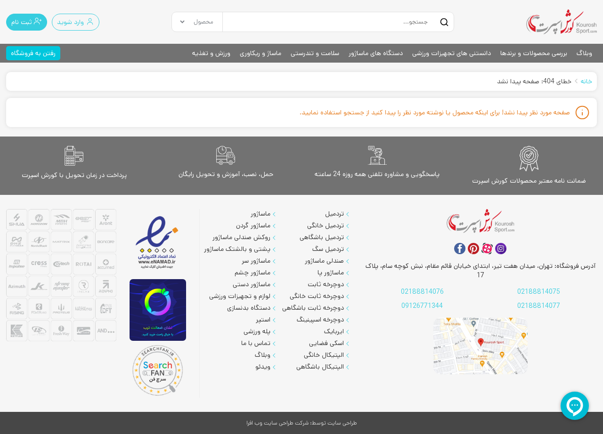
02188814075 (538, 292)
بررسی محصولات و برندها (533, 53)
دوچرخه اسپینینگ (320, 319)
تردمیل (334, 213)
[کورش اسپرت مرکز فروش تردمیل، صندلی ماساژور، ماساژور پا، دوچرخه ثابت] (561, 21)
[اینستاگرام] (500, 248)
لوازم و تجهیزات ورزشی (239, 296)
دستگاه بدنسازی (248, 308)
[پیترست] (473, 248)
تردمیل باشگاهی (322, 237)
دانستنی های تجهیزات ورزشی (451, 53)
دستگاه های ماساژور (376, 53)
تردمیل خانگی (325, 225)
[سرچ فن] (158, 370)
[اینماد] (158, 243)
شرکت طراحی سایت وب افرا (277, 423)
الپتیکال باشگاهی (320, 366)
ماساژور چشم (252, 272)
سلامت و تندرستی (315, 53)
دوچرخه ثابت (326, 284)
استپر (263, 319)
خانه (586, 81)
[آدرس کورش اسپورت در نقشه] (480, 346)
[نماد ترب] (158, 310)
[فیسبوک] (459, 248)
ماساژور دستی (251, 284)
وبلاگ (584, 53)
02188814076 (422, 292)
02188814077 (538, 306)
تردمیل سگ (328, 249)
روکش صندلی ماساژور (241, 237)
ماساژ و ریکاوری (260, 53)
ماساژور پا (331, 272)
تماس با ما (255, 343)
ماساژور (260, 213)
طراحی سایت (342, 423)
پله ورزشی (257, 331)
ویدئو (262, 366)
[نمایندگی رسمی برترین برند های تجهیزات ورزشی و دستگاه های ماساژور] (61, 276)
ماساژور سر (256, 260)
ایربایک (334, 331)
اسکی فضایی (326, 343)
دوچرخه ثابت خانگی (317, 296)
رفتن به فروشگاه (33, 53)
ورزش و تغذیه (211, 53)
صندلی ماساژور (324, 260)
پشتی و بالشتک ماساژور (237, 249)
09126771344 (422, 306)
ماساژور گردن (253, 225)
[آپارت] (487, 248)
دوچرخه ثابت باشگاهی (313, 308)
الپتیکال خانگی (324, 355)
